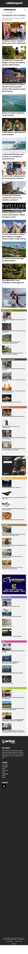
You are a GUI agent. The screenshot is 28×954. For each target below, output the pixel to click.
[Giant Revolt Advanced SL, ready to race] (14, 483)
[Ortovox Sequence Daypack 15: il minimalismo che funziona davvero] (14, 541)
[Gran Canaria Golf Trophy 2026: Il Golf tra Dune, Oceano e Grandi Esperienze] (14, 704)
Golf (3, 777)
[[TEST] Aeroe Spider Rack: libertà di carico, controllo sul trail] (14, 552)
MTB (3, 772)
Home (3, 12)
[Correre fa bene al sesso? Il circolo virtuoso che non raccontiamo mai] (14, 386)
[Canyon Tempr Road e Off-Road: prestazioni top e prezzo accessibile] (14, 504)
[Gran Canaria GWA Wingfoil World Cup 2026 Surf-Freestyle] (14, 646)
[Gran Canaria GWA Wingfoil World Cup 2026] (14, 668)
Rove (3, 768)
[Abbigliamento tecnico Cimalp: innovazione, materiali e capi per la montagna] (14, 348)
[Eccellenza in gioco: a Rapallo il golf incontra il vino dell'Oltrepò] (14, 693)
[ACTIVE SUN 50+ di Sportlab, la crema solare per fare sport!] (14, 364)
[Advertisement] (14, 807)
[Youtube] (4, 786)
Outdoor (5, 765)
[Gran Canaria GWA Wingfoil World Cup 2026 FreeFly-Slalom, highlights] (14, 657)
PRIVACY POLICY (18, 941)
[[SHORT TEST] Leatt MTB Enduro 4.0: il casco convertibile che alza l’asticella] (14, 563)
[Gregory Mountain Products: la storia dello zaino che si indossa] (14, 326)
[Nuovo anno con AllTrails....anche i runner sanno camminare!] (14, 375)
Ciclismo (5, 770)
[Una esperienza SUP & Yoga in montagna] (14, 632)
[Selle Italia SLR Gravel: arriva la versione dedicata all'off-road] (14, 493)
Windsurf (5, 774)
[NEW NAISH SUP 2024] (14, 622)
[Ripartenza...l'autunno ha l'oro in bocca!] (14, 397)
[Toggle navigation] (25, 9)
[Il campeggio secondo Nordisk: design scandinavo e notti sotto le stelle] (14, 337)
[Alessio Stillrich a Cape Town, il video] (14, 602)
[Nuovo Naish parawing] (14, 678)
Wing (3, 776)
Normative (14, 943)
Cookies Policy (9, 941)
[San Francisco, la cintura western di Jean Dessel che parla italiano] (14, 433)
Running (5, 767)
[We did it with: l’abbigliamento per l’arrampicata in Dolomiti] (14, 315)
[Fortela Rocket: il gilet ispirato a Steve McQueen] (14, 412)
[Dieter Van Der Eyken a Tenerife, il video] (14, 612)
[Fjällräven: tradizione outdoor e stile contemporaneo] (14, 422)
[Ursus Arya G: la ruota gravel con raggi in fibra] (14, 515)
